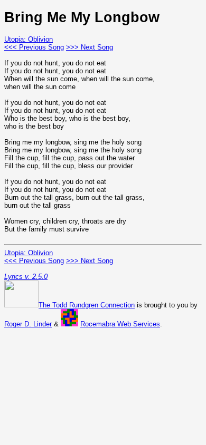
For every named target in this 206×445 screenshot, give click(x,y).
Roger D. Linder (28, 324)
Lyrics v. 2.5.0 (26, 276)
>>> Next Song (89, 47)
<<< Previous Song (34, 47)
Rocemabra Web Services (120, 324)
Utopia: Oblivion (28, 39)
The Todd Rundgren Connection (87, 305)
